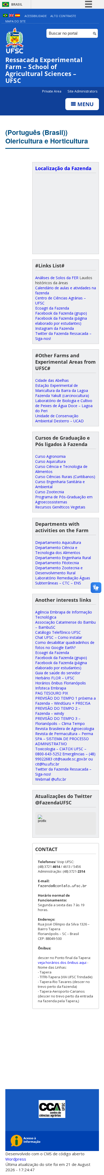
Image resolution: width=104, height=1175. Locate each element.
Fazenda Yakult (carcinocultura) (62, 395)
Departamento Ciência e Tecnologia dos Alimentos (57, 550)
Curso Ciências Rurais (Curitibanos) (65, 476)
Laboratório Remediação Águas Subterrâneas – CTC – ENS (62, 580)
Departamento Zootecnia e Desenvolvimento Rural (59, 570)
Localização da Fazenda (63, 168)
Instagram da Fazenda (54, 328)
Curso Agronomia (50, 456)
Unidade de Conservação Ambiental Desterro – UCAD (59, 418)
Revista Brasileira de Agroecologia (64, 728)
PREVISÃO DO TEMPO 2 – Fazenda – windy (58, 711)
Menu (85, 104)
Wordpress (15, 1159)
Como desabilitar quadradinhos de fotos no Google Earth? (64, 645)
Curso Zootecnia (49, 491)
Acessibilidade (36, 16)
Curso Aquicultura (50, 461)
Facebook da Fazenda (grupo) (61, 313)
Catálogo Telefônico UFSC (58, 632)
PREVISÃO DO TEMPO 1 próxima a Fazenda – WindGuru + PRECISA (65, 701)
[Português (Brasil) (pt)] (5, 16)
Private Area (52, 91)
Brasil (16, 4)
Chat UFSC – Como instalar (58, 637)
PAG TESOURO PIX (51, 693)
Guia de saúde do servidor (57, 672)
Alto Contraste (63, 16)
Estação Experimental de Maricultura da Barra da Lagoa (61, 388)
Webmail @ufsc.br (50, 779)
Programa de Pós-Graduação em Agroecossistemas (64, 499)
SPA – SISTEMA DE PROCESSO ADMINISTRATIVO (62, 741)
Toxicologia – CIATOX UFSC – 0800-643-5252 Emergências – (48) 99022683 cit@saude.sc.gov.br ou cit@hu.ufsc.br (65, 756)
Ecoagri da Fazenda (52, 308)
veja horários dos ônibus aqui (62, 962)
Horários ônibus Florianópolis (60, 682)
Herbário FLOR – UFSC (54, 677)
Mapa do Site (15, 21)
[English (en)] (11, 16)
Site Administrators (82, 91)
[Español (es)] (17, 16)
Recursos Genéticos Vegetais (60, 507)
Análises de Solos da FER (56, 277)
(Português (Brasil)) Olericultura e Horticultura (46, 136)
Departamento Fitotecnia (57, 562)
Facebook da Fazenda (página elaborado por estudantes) (61, 321)
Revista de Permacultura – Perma (64, 733)
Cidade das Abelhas (52, 380)
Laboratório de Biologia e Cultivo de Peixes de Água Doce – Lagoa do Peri (64, 405)
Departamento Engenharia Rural (63, 557)
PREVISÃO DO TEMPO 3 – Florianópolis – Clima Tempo (60, 721)
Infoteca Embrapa (50, 688)
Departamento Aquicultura (58, 542)
